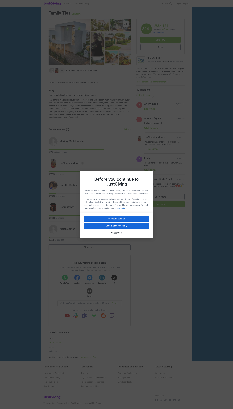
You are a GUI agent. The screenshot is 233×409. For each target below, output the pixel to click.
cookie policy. (120, 208)
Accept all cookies (116, 218)
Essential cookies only (116, 225)
